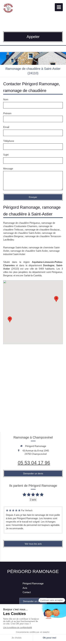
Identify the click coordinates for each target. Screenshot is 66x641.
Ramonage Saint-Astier (15, 247)
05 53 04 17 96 (34, 462)
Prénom (7, 113)
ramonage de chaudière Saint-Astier (22, 233)
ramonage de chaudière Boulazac (42, 229)
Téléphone (8, 141)
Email (6, 127)
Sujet (5, 154)
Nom (5, 99)
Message (8, 168)
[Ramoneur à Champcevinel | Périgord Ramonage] (8, 8)
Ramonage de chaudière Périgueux (21, 222)
